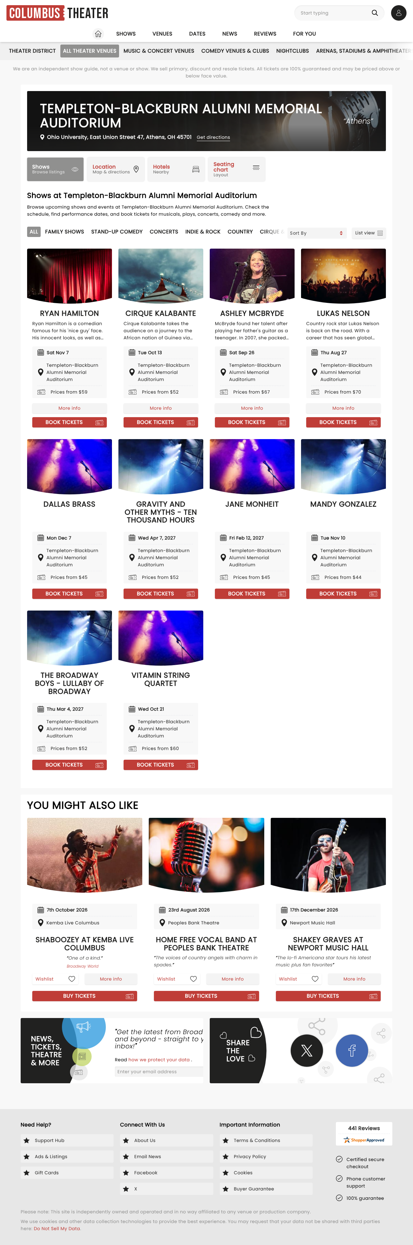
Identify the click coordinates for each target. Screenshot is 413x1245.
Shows (126, 33)
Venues (163, 33)
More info (69, 408)
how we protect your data (159, 1059)
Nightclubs (293, 51)
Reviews (265, 33)
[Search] (376, 13)
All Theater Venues (89, 51)
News (229, 33)
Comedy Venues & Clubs (235, 51)
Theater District (32, 51)
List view (365, 233)
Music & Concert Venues (159, 51)
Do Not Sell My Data (57, 1228)
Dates (197, 33)
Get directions (213, 137)
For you (304, 33)
